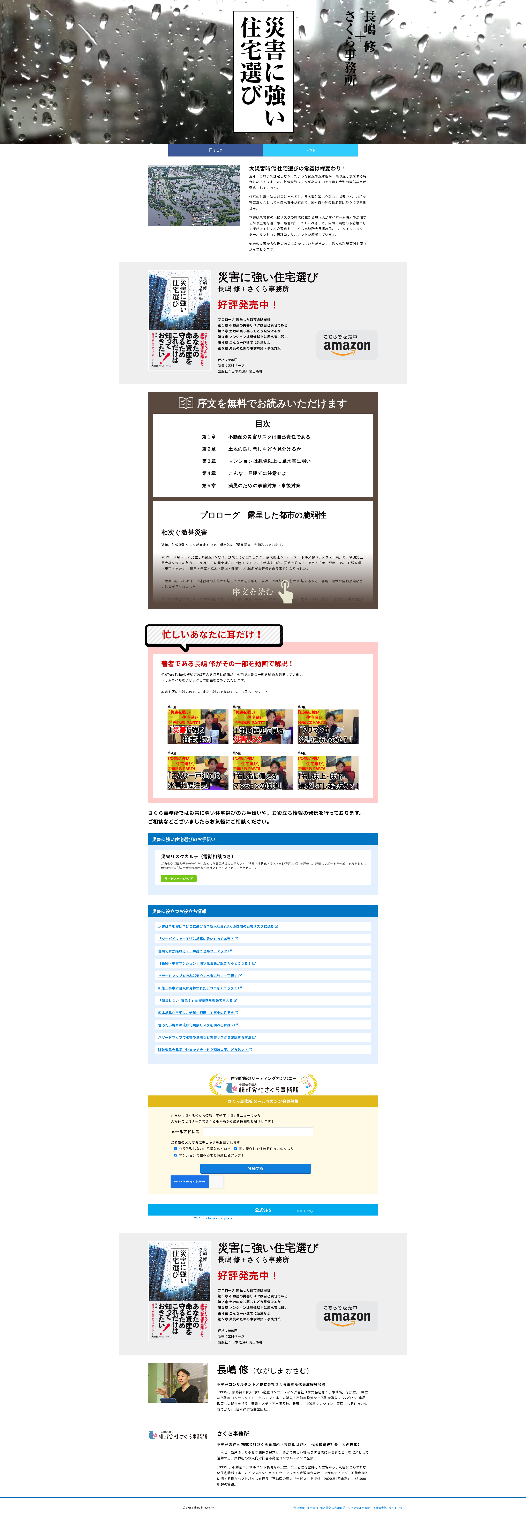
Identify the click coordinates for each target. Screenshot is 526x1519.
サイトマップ (397, 1508)
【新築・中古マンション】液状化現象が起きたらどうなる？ (205, 963)
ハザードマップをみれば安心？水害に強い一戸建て (198, 975)
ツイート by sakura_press (213, 1218)
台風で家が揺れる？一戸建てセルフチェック (193, 950)
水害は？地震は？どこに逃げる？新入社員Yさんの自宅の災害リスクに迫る (216, 926)
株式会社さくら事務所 (139, 1507)
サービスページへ (177, 878)
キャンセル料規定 (359, 1508)
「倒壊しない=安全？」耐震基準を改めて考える (196, 1000)
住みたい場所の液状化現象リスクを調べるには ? (196, 1024)
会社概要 (299, 1508)
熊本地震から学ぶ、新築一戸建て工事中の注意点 (196, 1012)
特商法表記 (380, 1508)
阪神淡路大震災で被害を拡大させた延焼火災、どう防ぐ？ (203, 1049)
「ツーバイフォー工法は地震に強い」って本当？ (196, 938)
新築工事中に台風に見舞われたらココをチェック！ (198, 987)
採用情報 (312, 1508)
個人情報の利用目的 (333, 1508)
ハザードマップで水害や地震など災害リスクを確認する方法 (205, 1037)
